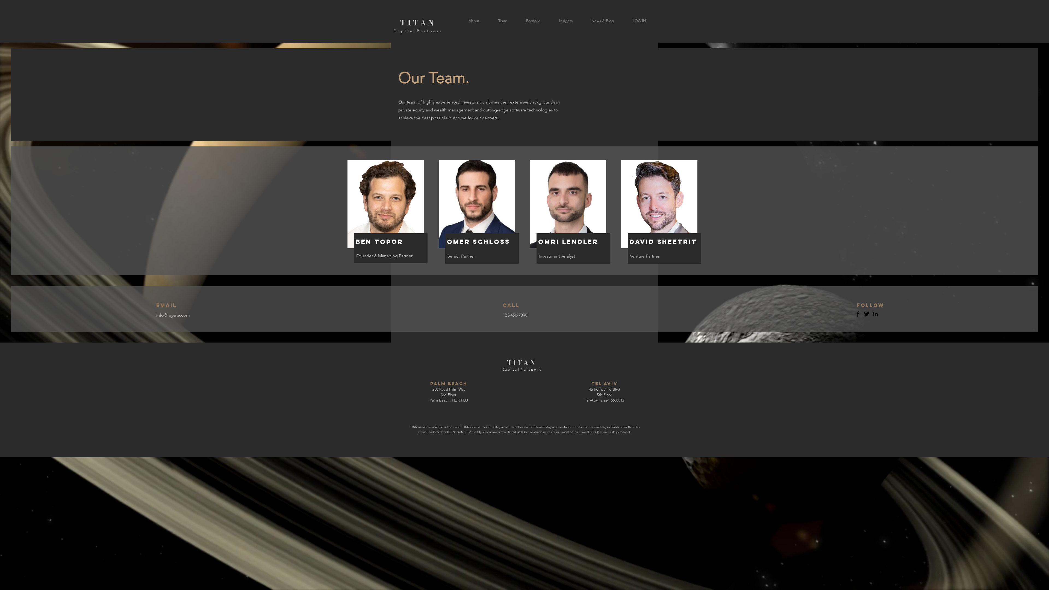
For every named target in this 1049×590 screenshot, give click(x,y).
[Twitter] (866, 314)
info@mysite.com (173, 315)
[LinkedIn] (875, 314)
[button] (639, 20)
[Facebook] (857, 314)
